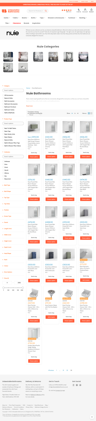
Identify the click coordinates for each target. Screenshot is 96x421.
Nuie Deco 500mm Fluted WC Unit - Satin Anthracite (51, 268)
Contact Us (59, 390)
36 (75, 113)
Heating (82, 18)
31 (63, 370)
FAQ (24, 405)
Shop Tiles (84, 1)
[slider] (3, 288)
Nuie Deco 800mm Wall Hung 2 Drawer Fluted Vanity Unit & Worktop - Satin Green (34, 143)
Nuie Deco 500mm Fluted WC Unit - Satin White (68, 226)
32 (67, 370)
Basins (24, 18)
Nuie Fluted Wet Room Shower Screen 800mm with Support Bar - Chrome (33, 185)
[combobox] (35, 11)
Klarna (21, 409)
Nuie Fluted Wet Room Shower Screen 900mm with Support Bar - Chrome (50, 228)
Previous (51, 370)
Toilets (15, 18)
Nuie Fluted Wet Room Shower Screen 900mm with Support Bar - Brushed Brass (33, 228)
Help (92, 1)
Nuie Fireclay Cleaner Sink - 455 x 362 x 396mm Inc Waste (68, 308)
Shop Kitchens (73, 1)
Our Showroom (6, 409)
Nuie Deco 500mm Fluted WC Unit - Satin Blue (33, 268)
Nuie (29, 148)
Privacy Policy (29, 407)
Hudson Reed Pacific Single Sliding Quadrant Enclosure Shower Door (34, 348)
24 (72, 113)
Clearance (17, 23)
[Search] (45, 11)
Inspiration (36, 23)
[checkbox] (13, 95)
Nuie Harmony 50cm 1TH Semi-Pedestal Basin (85, 268)
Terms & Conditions (19, 407)
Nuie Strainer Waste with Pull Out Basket (51, 306)
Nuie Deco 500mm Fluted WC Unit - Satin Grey (86, 226)
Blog (46, 405)
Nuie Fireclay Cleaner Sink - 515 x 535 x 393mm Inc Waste (33, 308)
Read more (29, 106)
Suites (6, 18)
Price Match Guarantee (15, 405)
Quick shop (34, 152)
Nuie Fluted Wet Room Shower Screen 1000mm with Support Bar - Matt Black (68, 143)
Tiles (7, 23)
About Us (4, 405)
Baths (33, 18)
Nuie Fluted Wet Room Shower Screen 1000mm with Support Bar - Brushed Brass (85, 143)
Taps (42, 18)
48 (77, 113)
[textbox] (13, 90)
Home (28, 88)
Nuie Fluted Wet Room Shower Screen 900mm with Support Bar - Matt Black (85, 185)
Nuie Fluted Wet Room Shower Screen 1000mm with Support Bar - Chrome (50, 143)
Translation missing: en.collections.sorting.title (35, 112)
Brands (26, 23)
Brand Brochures (39, 405)
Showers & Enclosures (56, 18)
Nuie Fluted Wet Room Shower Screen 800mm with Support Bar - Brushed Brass (68, 185)
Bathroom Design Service (41, 407)
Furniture (71, 18)
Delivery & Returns (36, 395)
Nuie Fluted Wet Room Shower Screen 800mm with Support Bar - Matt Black (50, 185)
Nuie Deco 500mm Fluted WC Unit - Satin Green (68, 268)
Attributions (15, 409)
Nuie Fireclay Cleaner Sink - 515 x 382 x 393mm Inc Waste (85, 308)
